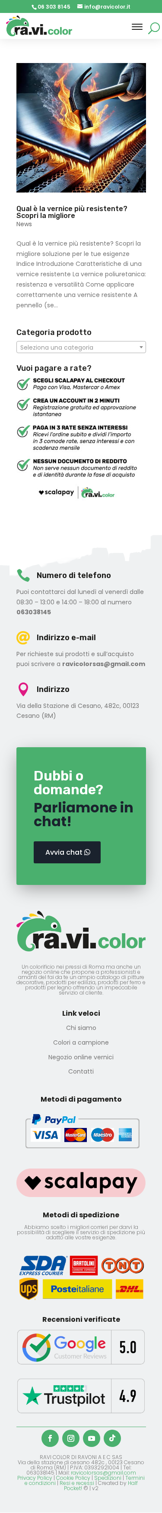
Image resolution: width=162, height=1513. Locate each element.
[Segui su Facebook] (50, 1438)
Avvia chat (64, 852)
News (24, 224)
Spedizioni (107, 1477)
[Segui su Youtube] (91, 1438)
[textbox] (81, 347)
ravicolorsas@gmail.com (103, 1472)
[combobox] (81, 347)
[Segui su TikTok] (112, 1438)
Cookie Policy (73, 1477)
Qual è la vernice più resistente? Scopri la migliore (71, 212)
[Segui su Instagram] (70, 1438)
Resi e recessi (77, 1483)
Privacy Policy (34, 1477)
